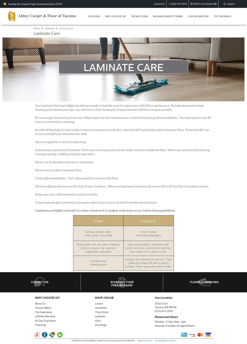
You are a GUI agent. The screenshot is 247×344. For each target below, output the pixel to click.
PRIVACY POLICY (145, 340)
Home (37, 28)
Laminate (49, 28)
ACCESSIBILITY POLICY (165, 340)
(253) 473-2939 (164, 311)
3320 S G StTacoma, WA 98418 (165, 305)
